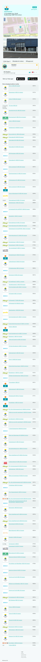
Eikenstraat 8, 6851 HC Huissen (16, 626)
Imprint (22, 653)
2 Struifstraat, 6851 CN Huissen (15, 485)
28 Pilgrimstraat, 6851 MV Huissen (16, 153)
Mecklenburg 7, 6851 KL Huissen (16, 372)
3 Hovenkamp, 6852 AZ (14, 382)
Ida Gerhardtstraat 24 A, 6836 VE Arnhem (18, 448)
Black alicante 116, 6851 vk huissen (16, 553)
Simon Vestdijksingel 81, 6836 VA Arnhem (18, 514)
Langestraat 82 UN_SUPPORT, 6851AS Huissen (19, 209)
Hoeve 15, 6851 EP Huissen (15, 613)
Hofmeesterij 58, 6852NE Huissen (16, 303)
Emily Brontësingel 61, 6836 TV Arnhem (17, 316)
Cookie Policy (23, 654)
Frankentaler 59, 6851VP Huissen (16, 546)
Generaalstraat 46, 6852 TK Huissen (17, 200)
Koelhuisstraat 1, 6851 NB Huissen (16, 469)
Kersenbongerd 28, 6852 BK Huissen (17, 110)
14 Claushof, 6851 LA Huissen (15, 293)
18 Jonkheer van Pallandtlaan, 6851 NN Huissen (19, 563)
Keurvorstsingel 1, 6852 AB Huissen (16, 134)
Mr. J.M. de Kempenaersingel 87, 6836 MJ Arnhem (20, 482)
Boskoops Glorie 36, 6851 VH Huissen (17, 557)
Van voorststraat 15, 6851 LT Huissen (17, 248)
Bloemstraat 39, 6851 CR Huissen (16, 523)
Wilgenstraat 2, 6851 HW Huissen (16, 629)
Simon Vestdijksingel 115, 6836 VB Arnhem (18, 455)
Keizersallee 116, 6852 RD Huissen (16, 146)
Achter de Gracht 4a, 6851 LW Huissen (17, 339)
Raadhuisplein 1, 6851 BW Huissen (16, 310)
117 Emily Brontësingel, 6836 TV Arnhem (18, 346)
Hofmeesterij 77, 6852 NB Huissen (16, 300)
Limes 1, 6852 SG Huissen (14, 121)
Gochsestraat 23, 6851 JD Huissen (16, 597)
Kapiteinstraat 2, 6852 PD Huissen (16, 202)
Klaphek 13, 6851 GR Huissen (15, 537)
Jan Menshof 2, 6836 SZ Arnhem (16, 419)
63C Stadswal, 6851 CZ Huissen (16, 600)
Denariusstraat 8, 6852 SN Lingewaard (17, 117)
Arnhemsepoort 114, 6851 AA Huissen (17, 180)
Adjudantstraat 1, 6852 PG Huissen (16, 242)
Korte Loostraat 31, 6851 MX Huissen (17, 166)
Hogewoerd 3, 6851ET (14, 543)
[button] (20, 72)
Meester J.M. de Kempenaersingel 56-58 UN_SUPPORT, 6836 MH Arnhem (18, 501)
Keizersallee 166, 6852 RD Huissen (16, 140)
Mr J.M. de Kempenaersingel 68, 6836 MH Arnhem (20, 498)
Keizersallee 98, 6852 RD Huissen (16, 137)
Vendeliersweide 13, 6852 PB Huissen (17, 284)
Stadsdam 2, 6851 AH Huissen (15, 336)
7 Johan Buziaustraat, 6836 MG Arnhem (17, 428)
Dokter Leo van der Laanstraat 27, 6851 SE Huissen (20, 412)
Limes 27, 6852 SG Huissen (15, 99)
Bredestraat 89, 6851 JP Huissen (16, 395)
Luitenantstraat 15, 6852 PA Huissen (16, 261)
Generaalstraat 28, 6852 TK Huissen (17, 222)
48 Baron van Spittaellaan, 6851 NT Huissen (18, 583)
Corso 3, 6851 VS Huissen (14, 607)
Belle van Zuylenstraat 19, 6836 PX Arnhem (18, 475)
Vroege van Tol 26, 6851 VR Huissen (17, 590)
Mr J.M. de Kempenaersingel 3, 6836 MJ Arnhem (19, 409)
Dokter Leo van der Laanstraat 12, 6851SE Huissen (20, 422)
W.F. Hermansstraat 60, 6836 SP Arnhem (18, 466)
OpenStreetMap (32, 36)
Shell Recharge (8, 11)
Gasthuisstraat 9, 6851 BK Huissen (16, 352)
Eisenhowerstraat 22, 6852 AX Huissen (17, 173)
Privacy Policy (23, 657)
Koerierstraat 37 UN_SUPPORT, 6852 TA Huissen (19, 228)
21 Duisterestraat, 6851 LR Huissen (16, 268)
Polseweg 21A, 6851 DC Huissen (16, 636)
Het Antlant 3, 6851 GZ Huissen (15, 643)
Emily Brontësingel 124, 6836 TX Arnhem (18, 333)
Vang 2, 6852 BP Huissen (14, 85)
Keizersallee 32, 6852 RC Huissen (16, 160)
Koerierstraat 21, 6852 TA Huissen (16, 245)
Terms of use (23, 656)
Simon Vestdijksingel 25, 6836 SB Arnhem (18, 520)
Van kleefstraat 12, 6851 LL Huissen (16, 281)
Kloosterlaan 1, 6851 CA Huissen (16, 402)
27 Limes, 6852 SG (13, 105)
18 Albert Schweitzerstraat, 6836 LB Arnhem (18, 375)
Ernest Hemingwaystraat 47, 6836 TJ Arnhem (19, 323)
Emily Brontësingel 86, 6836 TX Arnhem (17, 287)
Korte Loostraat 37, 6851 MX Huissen (17, 186)
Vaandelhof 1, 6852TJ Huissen (15, 216)
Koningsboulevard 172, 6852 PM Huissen (18, 235)
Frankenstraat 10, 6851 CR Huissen (16, 441)
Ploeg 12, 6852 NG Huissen (15, 359)
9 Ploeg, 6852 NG (13, 326)
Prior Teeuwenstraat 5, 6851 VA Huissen (17, 492)
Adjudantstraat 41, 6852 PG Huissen (17, 254)
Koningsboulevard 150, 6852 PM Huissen (18, 225)
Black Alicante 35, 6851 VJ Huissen (16, 530)
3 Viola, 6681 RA (12, 645)
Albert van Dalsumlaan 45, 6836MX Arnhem (18, 435)
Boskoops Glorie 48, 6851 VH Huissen (17, 570)
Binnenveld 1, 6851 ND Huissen (15, 507)
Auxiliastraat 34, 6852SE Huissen (16, 127)
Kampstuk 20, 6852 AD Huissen (16, 275)
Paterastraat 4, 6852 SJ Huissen (16, 92)
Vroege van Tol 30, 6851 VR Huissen (17, 577)
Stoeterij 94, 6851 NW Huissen (15, 620)
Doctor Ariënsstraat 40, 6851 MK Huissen (18, 193)
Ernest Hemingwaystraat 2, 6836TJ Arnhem (18, 366)
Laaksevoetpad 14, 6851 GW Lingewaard (18, 461)
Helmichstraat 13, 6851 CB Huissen (16, 389)
